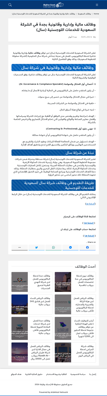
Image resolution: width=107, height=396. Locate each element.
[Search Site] (10, 5)
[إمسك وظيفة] (53, 5)
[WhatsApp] (53, 247)
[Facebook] (87, 247)
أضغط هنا (90, 203)
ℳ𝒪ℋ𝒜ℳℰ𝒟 (86, 37)
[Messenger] (70, 247)
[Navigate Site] (97, 5)
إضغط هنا (89, 223)
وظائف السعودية (84, 14)
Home (96, 14)
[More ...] (19, 247)
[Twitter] (36, 247)
